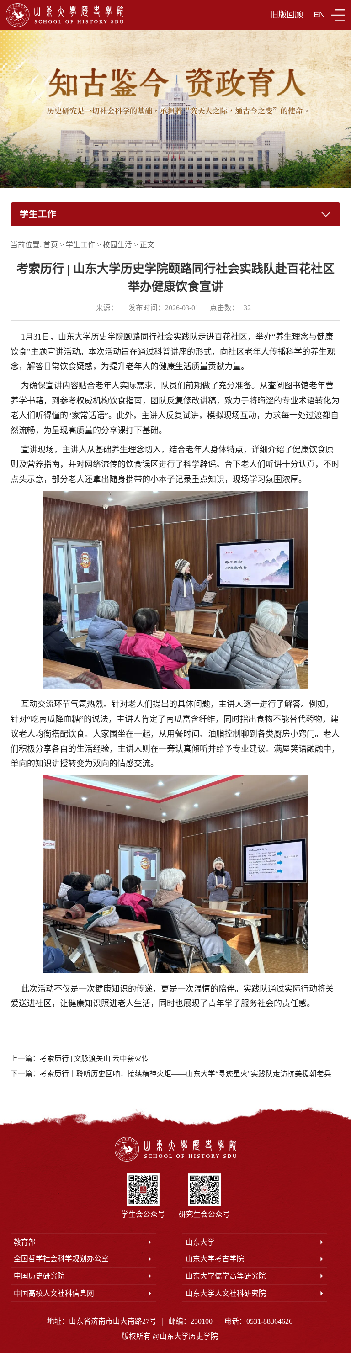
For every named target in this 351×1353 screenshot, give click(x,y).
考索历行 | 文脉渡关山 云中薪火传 (94, 1058)
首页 (50, 245)
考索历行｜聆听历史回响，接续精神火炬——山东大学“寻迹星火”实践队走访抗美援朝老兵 (185, 1073)
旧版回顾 (286, 15)
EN (319, 15)
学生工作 (80, 245)
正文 (147, 245)
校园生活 (117, 245)
